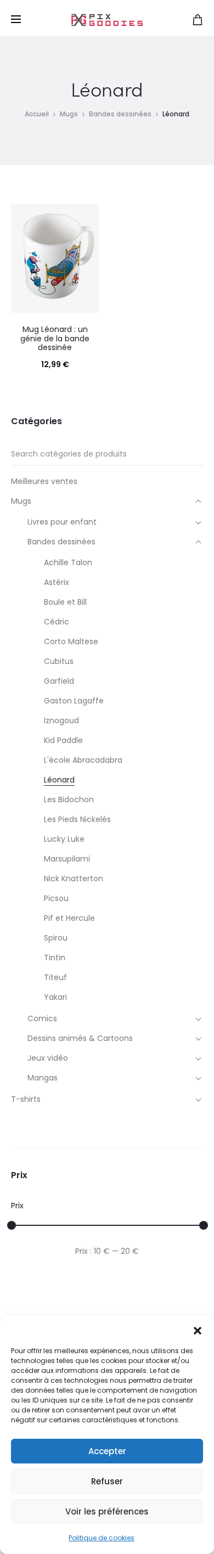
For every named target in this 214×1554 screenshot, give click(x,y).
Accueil (37, 114)
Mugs (69, 114)
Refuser (107, 1481)
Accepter (107, 1451)
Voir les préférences (107, 1511)
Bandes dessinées (120, 114)
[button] (197, 1329)
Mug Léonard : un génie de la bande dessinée (54, 338)
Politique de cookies (101, 1537)
